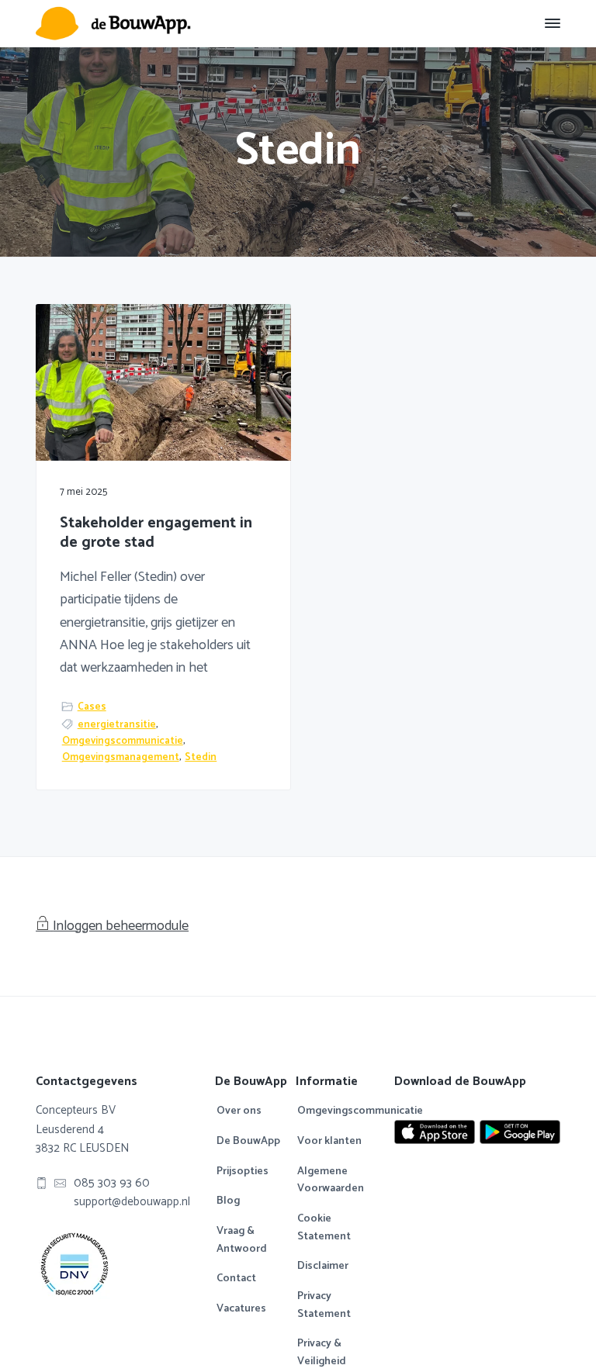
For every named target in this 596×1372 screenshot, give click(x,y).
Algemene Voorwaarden (330, 1180)
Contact (236, 1278)
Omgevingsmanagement (120, 757)
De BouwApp (248, 1141)
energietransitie (117, 725)
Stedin (201, 757)
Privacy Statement (324, 1305)
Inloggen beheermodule (121, 926)
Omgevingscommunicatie (122, 741)
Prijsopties (243, 1171)
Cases (92, 707)
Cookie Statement (324, 1228)
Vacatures (241, 1309)
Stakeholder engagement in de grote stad (156, 533)
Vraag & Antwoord (242, 1240)
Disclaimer (322, 1266)
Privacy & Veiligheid (321, 1353)
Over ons (239, 1111)
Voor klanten (329, 1141)
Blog (228, 1201)
